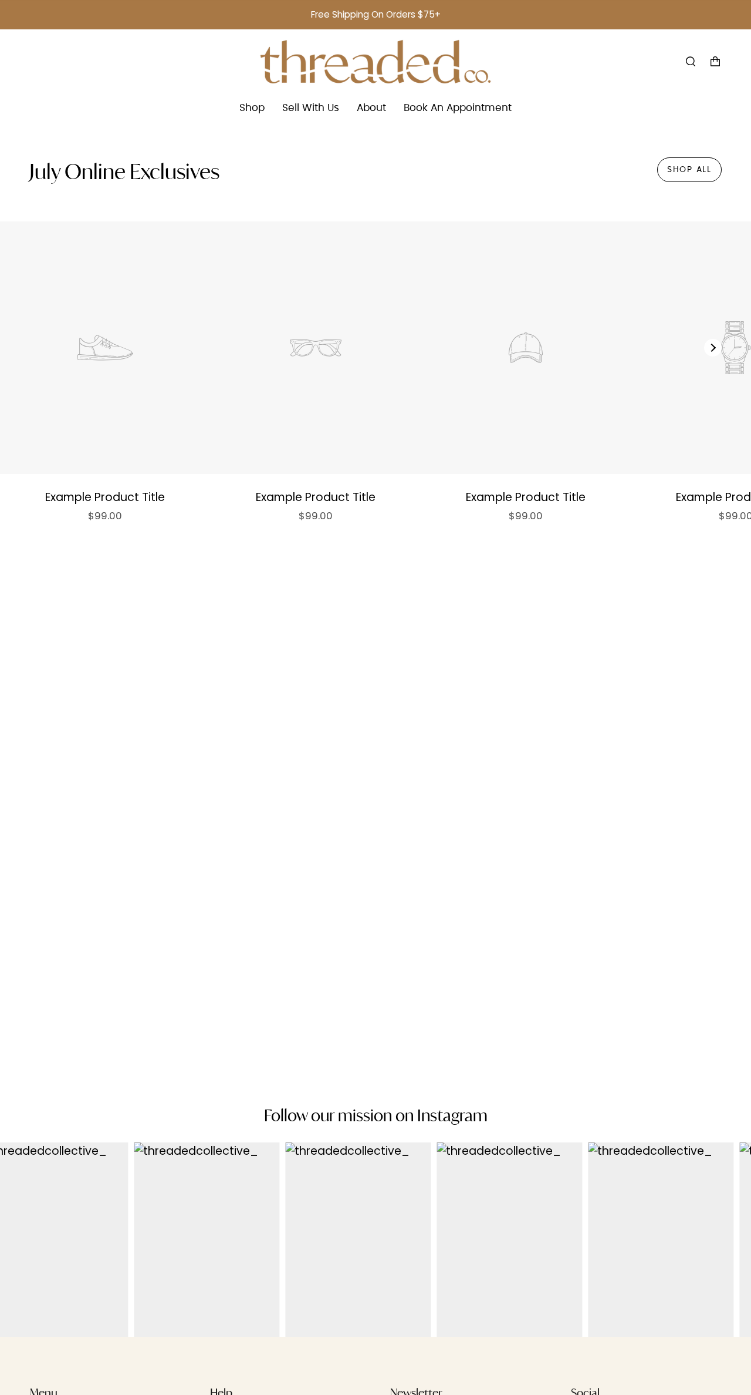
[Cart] (715, 61)
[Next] (713, 348)
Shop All (689, 169)
